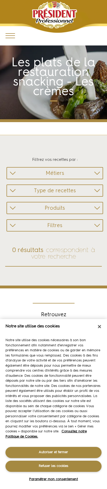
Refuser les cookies (53, 466)
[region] (53, 404)
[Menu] (10, 35)
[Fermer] (99, 326)
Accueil (12, 127)
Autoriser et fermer (53, 452)
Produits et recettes (39, 127)
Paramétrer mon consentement (53, 479)
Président (55, 15)
